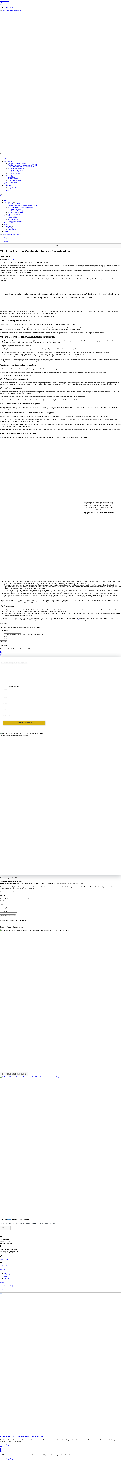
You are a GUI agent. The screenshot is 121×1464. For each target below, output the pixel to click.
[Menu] (1, 153)
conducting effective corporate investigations (67, 620)
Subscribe (3, 641)
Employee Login (9, 7)
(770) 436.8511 (4, 1266)
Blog (5, 238)
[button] (60, 245)
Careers (6, 241)
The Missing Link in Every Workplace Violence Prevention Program (22, 1436)
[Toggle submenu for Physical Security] (15, 216)
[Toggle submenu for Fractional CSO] (14, 202)
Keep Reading (4, 1445)
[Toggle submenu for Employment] (12, 226)
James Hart (11, 259)
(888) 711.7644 (4, 1259)
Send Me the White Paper (24, 722)
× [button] (0, 155)
